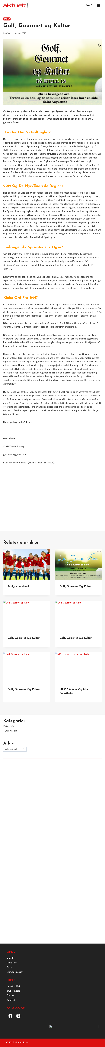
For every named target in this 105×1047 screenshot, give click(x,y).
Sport (7, 19)
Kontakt (11, 1000)
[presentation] (26, 564)
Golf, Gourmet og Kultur (24, 638)
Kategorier (9, 726)
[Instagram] (18, 1016)
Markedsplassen (15, 971)
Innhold (10, 957)
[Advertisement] (52, 503)
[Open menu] (98, 5)
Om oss (10, 995)
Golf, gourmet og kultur (76, 586)
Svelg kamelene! (18, 586)
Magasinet (12, 962)
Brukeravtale (13, 990)
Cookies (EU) (13, 986)
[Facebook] (10, 1016)
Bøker (10, 967)
